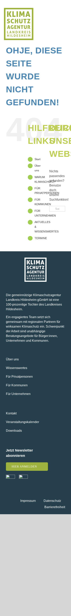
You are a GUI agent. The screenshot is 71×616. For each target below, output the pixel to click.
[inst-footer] (23, 476)
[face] (10, 476)
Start (37, 159)
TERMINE (41, 238)
